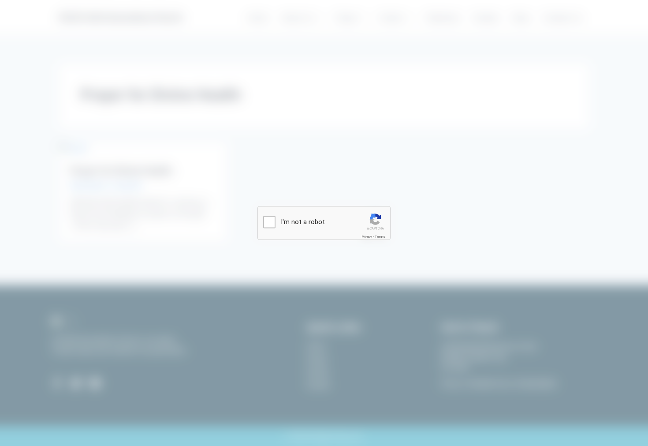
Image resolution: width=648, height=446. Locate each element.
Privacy (366, 237)
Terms (380, 237)
